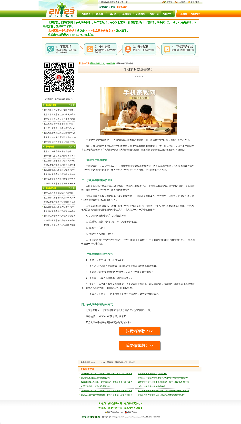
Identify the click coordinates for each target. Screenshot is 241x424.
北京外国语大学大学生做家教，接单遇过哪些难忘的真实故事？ (163, 391)
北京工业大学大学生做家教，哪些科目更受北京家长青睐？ (106, 395)
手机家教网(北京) (97, 63)
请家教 (170, 2)
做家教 (182, 2)
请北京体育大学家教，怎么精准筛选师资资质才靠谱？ (161, 395)
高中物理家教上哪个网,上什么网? (152, 373)
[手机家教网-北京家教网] (58, 17)
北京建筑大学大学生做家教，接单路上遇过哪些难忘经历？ (106, 390)
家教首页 (86, 14)
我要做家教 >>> (139, 345)
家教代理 (195, 14)
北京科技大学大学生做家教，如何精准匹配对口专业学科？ (106, 373)
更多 (70, 105)
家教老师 (140, 14)
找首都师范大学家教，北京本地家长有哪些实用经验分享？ (106, 382)
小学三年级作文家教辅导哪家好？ (96, 386)
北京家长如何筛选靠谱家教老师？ (96, 378)
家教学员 (154, 14)
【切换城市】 (123, 7)
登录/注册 (195, 2)
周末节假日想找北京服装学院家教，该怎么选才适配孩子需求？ (163, 382)
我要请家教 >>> (139, 331)
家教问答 (167, 14)
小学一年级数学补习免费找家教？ (152, 386)
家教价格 (126, 14)
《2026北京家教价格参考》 (100, 30)
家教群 (183, 14)
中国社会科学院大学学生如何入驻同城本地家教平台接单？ (163, 378)
